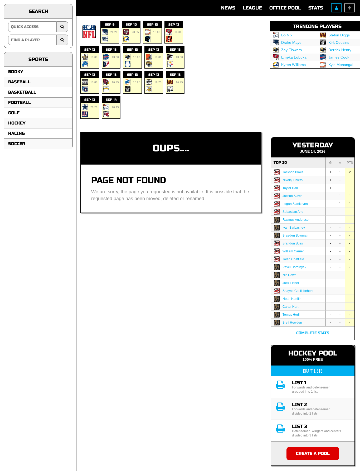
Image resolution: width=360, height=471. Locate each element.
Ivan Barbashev (294, 227)
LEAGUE (252, 8)
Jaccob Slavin (293, 196)
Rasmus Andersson (296, 220)
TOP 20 (280, 162)
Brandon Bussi (293, 243)
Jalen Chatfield (293, 259)
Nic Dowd (289, 275)
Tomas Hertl (291, 314)
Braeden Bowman (295, 235)
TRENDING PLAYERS (317, 26)
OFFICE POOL (285, 8)
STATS (315, 8)
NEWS (228, 8)
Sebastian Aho (293, 212)
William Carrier (293, 251)
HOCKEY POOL (312, 353)
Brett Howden (292, 322)
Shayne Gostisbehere (298, 291)
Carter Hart (290, 307)
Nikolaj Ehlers (293, 180)
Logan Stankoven (295, 204)
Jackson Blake (293, 172)
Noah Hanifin (292, 299)
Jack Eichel (291, 283)
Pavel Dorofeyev (294, 267)
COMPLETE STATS (312, 333)
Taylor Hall (290, 188)
